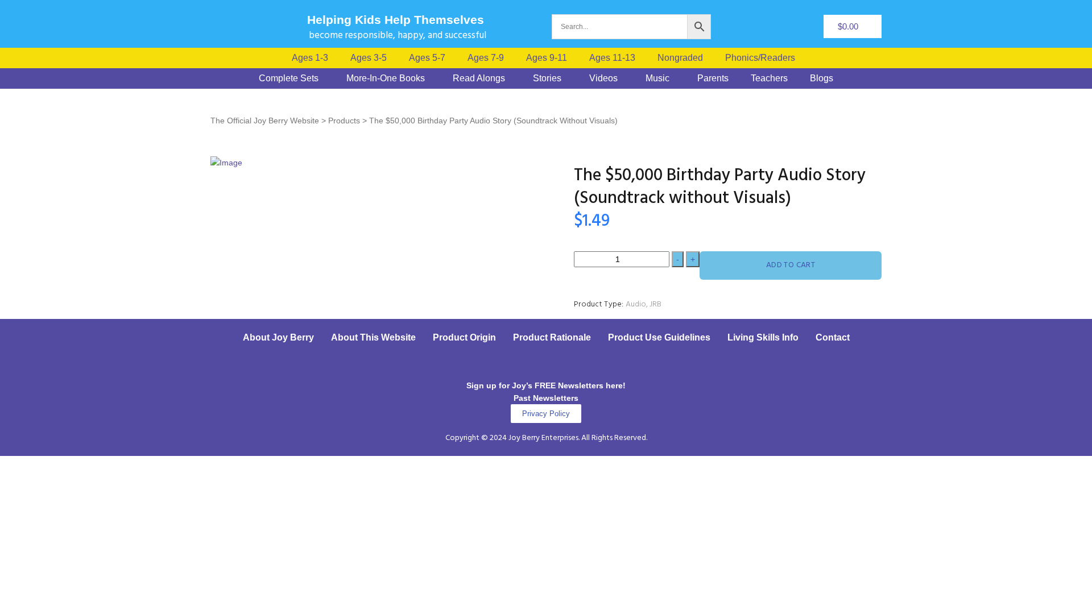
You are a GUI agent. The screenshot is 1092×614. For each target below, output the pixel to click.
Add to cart (791, 265)
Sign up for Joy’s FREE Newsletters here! (546, 385)
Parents (713, 78)
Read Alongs (479, 78)
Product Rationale (552, 337)
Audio (636, 304)
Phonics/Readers (760, 58)
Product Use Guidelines (659, 337)
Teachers (769, 78)
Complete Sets (288, 78)
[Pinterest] (562, 365)
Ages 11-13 (612, 58)
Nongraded (680, 58)
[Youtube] (593, 365)
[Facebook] (499, 365)
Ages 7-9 (486, 58)
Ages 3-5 (368, 58)
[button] (763, 58)
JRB (655, 304)
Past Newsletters (546, 398)
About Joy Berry (278, 337)
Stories (547, 78)
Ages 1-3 (310, 58)
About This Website (373, 337)
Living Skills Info (763, 337)
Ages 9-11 (546, 58)
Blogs (821, 78)
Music (657, 78)
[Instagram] (530, 365)
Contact (833, 337)
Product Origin (464, 337)
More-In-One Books (385, 78)
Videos (603, 78)
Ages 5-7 (427, 58)
